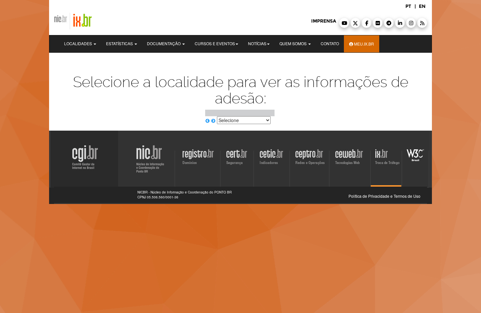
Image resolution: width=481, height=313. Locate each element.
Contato (330, 43)
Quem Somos (293, 43)
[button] (344, 23)
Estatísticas (120, 43)
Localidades (78, 43)
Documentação (164, 43)
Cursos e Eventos (215, 43)
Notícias (257, 43)
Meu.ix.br (363, 43)
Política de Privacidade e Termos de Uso (384, 196)
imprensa (323, 21)
